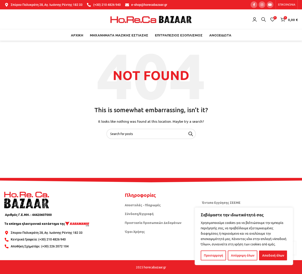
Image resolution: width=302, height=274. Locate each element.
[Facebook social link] (254, 4)
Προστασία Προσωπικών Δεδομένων (153, 223)
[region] (244, 236)
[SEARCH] (191, 134)
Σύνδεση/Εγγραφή (139, 214)
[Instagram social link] (262, 4)
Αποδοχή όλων (273, 255)
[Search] (263, 19)
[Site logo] (151, 19)
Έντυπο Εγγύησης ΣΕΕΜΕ (221, 202)
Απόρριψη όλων (242, 255)
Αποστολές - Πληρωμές (143, 205)
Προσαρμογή (213, 255)
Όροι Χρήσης (135, 232)
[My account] (254, 19)
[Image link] (26, 200)
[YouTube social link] (270, 4)
